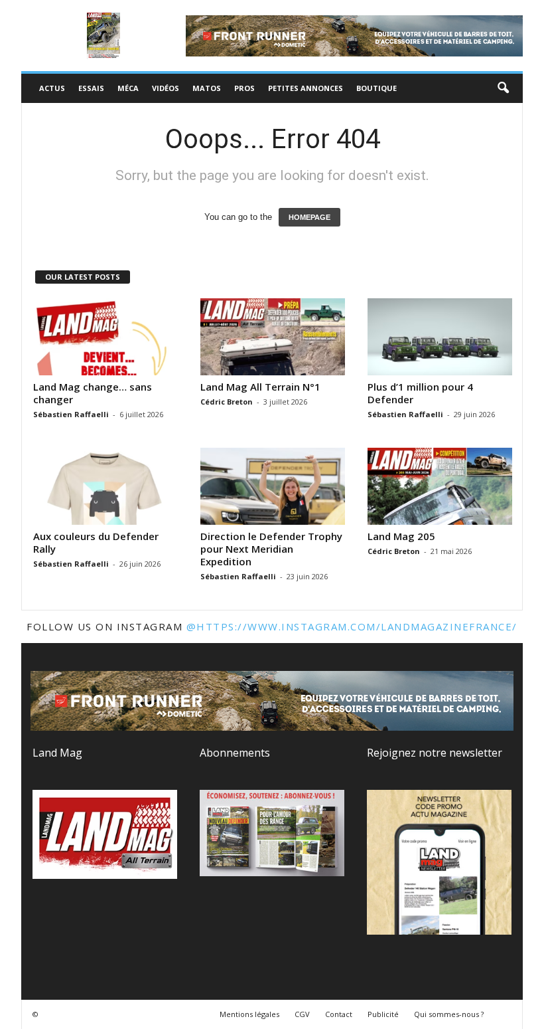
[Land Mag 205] (440, 486)
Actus (52, 88)
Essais (91, 88)
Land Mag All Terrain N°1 (260, 386)
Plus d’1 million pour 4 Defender (420, 393)
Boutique (376, 88)
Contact (338, 1014)
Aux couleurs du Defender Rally (96, 542)
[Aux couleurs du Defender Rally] (105, 486)
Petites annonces (305, 88)
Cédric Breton (226, 402)
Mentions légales (249, 1014)
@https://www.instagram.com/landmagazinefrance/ (351, 626)
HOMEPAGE (309, 217)
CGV (302, 1014)
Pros (244, 88)
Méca (128, 88)
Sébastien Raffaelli (71, 414)
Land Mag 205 (401, 536)
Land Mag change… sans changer (92, 393)
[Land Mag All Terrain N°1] (272, 336)
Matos (206, 88)
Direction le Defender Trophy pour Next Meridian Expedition (271, 548)
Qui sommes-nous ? (449, 1014)
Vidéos (165, 88)
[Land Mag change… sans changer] (105, 336)
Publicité (383, 1014)
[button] (502, 88)
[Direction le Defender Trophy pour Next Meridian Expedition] (272, 486)
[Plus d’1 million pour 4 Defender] (440, 336)
